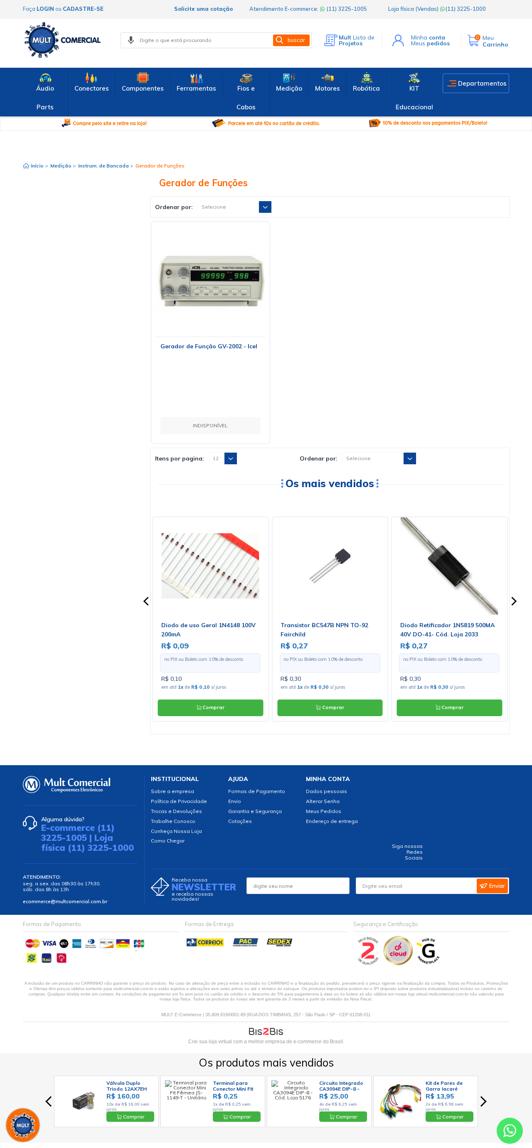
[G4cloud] (399, 963)
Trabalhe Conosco (173, 821)
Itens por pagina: (179, 458)
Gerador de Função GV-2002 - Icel (208, 346)
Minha (428, 37)
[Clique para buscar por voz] (131, 40)
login (45, 8)
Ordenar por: (174, 207)
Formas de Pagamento (256, 791)
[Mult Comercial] (64, 40)
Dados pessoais (326, 791)
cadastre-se (83, 8)
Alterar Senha (323, 801)
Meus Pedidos (323, 811)
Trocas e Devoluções (176, 811)
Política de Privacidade (179, 801)
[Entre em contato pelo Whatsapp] (510, 1132)
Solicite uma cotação (203, 8)
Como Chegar (168, 841)
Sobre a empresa (172, 791)
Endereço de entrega (332, 821)
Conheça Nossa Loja (176, 831)
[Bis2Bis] (368, 963)
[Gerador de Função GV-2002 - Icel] (210, 281)
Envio (234, 801)
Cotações (240, 821)
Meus (430, 43)
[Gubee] (428, 963)
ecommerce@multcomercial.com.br (65, 901)
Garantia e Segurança (255, 811)
